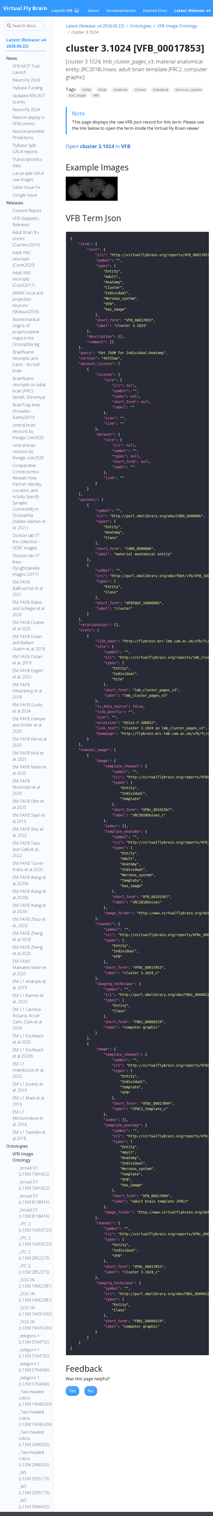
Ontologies (140, 26)
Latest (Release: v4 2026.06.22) (95, 26)
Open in (98, 146)
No (91, 1391)
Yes (72, 1391)
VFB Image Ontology (177, 26)
